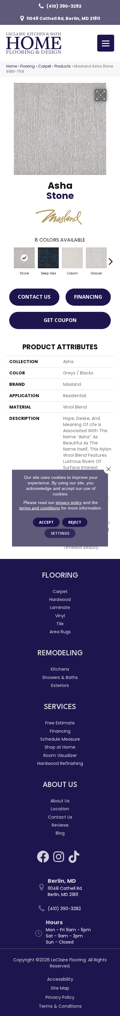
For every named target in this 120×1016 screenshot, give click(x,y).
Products (62, 66)
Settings (60, 533)
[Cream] (72, 258)
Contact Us (34, 296)
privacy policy (69, 502)
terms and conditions (39, 508)
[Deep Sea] (48, 258)
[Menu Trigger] (105, 43)
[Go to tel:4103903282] (63, 908)
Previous (9, 258)
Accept (46, 522)
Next (110, 258)
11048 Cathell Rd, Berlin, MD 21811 (63, 18)
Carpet (44, 66)
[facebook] (43, 857)
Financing (88, 296)
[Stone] (24, 258)
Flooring (27, 66)
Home (11, 66)
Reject (74, 522)
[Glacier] (96, 258)
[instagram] (58, 857)
